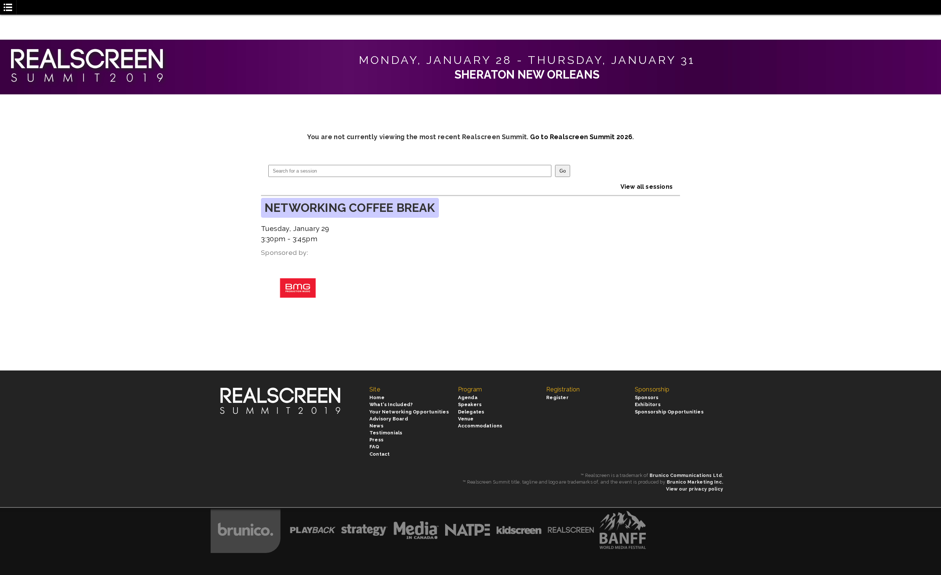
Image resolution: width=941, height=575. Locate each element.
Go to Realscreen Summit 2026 (581, 137)
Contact (379, 454)
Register (557, 397)
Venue (466, 419)
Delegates (471, 412)
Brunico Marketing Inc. (695, 482)
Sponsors (647, 397)
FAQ (374, 446)
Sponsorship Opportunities (669, 412)
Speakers (470, 404)
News (376, 425)
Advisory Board (388, 419)
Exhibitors (648, 404)
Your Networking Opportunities (409, 412)
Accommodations (480, 425)
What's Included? (391, 404)
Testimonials (385, 432)
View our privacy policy (694, 489)
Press (376, 439)
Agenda (467, 397)
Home (376, 397)
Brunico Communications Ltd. (686, 475)
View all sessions (646, 186)
